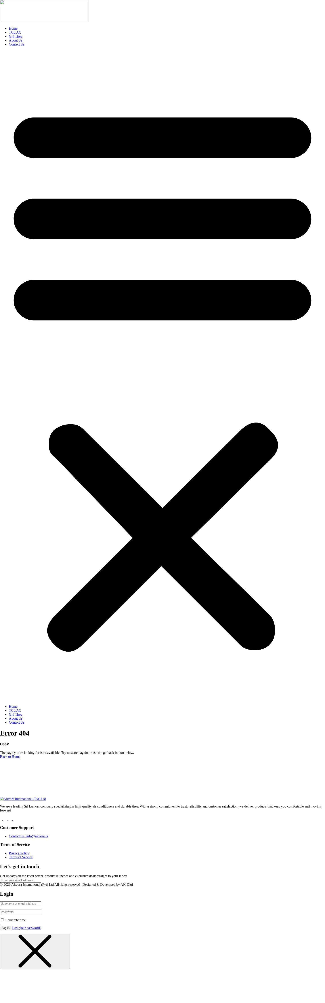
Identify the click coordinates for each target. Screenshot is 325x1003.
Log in (6, 928)
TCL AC (15, 32)
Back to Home (10, 756)
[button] (162, 375)
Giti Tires (15, 36)
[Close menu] (35, 951)
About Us (16, 40)
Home (13, 28)
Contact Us (17, 44)
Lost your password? (26, 928)
